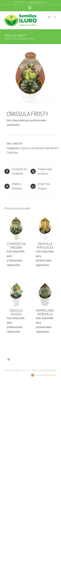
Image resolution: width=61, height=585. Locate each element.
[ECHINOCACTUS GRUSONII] (16, 227)
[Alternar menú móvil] (55, 17)
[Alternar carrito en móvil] (49, 17)
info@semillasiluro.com (37, 2)
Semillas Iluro (25, 370)
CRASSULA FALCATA (16, 312)
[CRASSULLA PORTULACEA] (45, 227)
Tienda (14, 39)
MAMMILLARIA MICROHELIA (45, 312)
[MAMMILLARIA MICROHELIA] (45, 294)
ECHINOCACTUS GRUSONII (16, 245)
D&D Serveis (51, 375)
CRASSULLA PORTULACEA (45, 245)
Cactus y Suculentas (32, 148)
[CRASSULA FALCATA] (16, 294)
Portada (7, 39)
